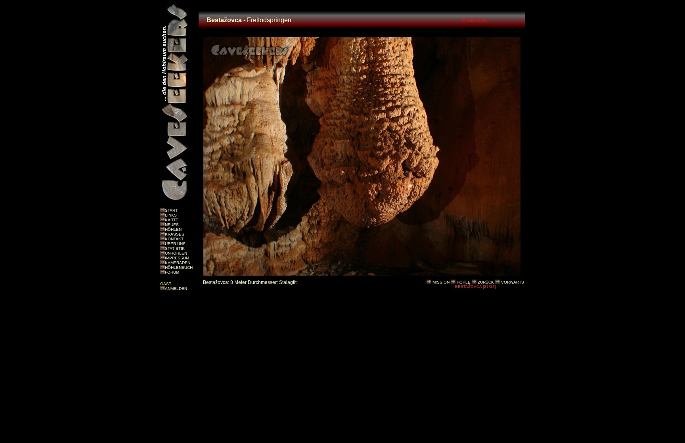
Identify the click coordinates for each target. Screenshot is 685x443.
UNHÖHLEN (176, 253)
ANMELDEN (176, 288)
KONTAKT (174, 239)
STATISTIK (175, 248)
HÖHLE (464, 282)
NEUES (172, 224)
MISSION (441, 282)
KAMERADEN (177, 263)
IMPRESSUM (177, 258)
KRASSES (174, 234)
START (171, 210)
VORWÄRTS (512, 282)
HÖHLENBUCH (179, 267)
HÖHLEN (173, 229)
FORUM (172, 272)
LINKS (171, 215)
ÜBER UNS (175, 244)
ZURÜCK (486, 282)
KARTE (171, 220)
